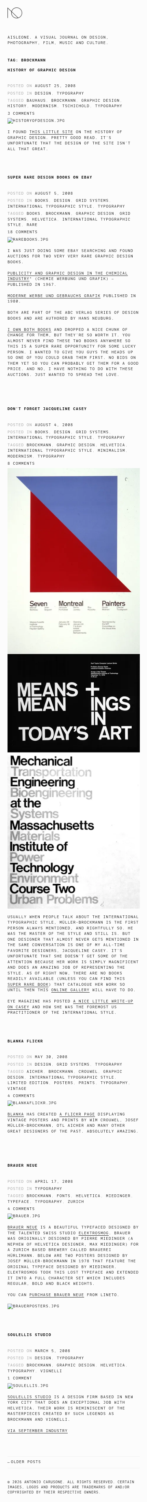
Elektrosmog (94, 1233)
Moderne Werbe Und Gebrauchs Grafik (54, 296)
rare (32, 225)
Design (43, 93)
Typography (70, 93)
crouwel (88, 1071)
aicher (35, 1071)
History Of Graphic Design (42, 70)
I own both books (29, 329)
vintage (17, 1088)
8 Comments (21, 463)
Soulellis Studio (29, 1334)
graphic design (100, 100)
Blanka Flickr (25, 1041)
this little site (51, 132)
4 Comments (21, 1096)
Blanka (16, 1114)
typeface (18, 1201)
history (17, 106)
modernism (44, 106)
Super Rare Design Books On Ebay (50, 177)
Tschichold (76, 106)
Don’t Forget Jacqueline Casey (47, 408)
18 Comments (23, 232)
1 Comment (20, 1378)
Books (42, 200)
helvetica (44, 219)
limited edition (28, 1083)
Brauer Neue (23, 1165)
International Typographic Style (50, 206)
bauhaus (36, 100)
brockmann (63, 100)
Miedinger (118, 1196)
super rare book (28, 984)
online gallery (70, 990)
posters (63, 1083)
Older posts (26, 1462)
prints (87, 1083)
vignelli (51, 1371)
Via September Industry (38, 1431)
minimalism (111, 450)
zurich (76, 1201)
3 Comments (21, 113)
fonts (63, 1196)
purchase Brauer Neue (56, 1295)
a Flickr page (77, 1114)
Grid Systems (92, 200)
